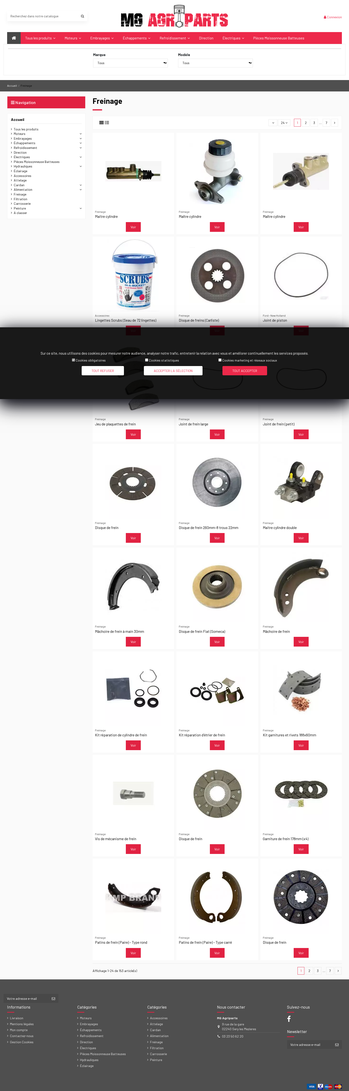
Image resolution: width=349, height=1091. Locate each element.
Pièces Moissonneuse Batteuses (37, 162)
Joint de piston (275, 320)
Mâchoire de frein (276, 631)
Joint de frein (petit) (278, 424)
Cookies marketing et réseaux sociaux (249, 360)
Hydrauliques (23, 166)
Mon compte (19, 1030)
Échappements (24, 143)
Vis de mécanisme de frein (115, 838)
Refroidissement (25, 148)
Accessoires (22, 176)
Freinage (20, 194)
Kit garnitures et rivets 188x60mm (289, 735)
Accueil (17, 119)
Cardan (19, 185)
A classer (20, 213)
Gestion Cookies (21, 1042)
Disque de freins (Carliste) (199, 320)
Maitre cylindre (106, 216)
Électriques (22, 157)
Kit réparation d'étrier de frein (202, 735)
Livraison (16, 1018)
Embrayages (23, 138)
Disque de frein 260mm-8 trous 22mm (208, 527)
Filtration (20, 199)
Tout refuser (103, 371)
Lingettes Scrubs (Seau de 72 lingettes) (125, 320)
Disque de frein (106, 527)
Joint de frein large (193, 424)
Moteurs (19, 134)
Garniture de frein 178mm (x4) (285, 838)
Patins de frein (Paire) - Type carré (205, 942)
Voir (133, 227)
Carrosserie (22, 203)
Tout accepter (244, 371)
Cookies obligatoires (91, 360)
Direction (20, 152)
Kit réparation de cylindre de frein (121, 735)
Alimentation (23, 189)
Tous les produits (26, 129)
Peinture (20, 208)
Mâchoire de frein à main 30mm (119, 631)
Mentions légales (22, 1024)
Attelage (20, 180)
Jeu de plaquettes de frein (115, 424)
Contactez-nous (21, 1036)
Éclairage (20, 171)
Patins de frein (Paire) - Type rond (121, 942)
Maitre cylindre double (280, 527)
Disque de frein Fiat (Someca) (202, 631)
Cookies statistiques (164, 360)
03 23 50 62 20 (232, 1036)
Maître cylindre (190, 216)
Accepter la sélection (173, 371)
